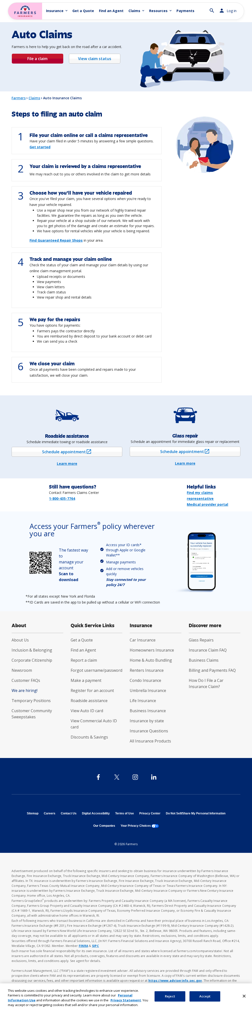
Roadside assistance (89, 700)
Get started (40, 147)
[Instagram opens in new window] (135, 777)
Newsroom (22, 670)
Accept (204, 996)
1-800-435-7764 (62, 498)
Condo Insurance (145, 680)
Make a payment (86, 680)
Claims (34, 98)
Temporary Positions (31, 700)
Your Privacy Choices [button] (140, 825)
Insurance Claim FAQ (208, 650)
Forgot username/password (96, 670)
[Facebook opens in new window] (98, 777)
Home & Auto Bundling (151, 660)
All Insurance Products (150, 741)
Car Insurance (143, 640)
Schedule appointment (75, 451)
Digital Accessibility (96, 813)
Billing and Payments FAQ (212, 670)
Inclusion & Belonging (32, 650)
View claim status (94, 58)
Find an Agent (111, 10)
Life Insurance (143, 700)
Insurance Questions (149, 731)
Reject (170, 996)
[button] (212, 8)
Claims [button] (136, 10)
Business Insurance (148, 710)
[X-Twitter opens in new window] (116, 777)
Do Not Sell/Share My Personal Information (195, 813)
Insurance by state (147, 721)
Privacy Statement (125, 1000)
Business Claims (204, 660)
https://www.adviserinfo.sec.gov (175, 980)
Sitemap (32, 813)
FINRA (83, 946)
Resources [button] (161, 10)
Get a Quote (83, 10)
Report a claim (84, 660)
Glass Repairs (201, 640)
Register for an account (92, 690)
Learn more (67, 463)
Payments (185, 10)
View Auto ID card (87, 710)
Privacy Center (149, 813)
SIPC (95, 946)
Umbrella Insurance (148, 690)
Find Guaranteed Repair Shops (56, 240)
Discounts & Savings (89, 737)
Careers (49, 813)
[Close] (244, 996)
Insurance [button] (57, 10)
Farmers (19, 98)
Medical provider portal (207, 504)
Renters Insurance (147, 670)
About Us (20, 640)
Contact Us (69, 813)
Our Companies (104, 825)
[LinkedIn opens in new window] (153, 777)
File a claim (37, 58)
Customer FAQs (26, 680)
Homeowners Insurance (152, 650)
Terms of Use (124, 813)
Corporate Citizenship (32, 660)
